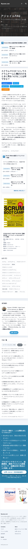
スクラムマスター (15, 150)
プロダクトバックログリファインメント (11, 272)
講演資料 (3, 533)
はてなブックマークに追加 (17, 86)
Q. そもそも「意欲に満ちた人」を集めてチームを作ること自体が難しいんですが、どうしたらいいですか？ (13, 411)
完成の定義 (4, 289)
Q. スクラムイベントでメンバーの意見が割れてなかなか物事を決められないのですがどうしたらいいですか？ (13, 365)
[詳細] (23, 327)
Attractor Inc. (18, 533)
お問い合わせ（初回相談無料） (14, 472)
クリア (20, 345)
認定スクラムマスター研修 (21, 529)
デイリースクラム (6, 280)
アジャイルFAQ (4, 531)
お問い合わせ (14, 332)
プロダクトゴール (6, 286)
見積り (16, 291)
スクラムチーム (5, 150)
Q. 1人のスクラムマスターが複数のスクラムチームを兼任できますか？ (12, 372)
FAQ (7, 24)
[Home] (5, 3)
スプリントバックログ (7, 275)
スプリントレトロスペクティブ (9, 283)
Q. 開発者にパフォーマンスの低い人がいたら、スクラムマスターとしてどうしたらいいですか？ (13, 396)
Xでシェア (16, 83)
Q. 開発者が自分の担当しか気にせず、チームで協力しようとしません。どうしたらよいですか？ (13, 383)
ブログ (2, 529)
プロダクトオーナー (21, 261)
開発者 (13, 264)
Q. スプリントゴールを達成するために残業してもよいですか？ (13, 377)
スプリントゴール (16, 286)
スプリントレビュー (16, 280)
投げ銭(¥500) (5, 89)
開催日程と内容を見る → (19, 190)
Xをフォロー (5, 86)
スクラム (4, 261)
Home (2, 24)
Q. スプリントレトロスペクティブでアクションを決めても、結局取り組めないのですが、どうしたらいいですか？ (13, 350)
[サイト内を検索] (26, 3)
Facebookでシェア (6, 83)
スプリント (4, 278)
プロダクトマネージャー (7, 291)
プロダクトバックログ (7, 267)
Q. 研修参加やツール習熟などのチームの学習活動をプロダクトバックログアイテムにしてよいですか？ (13, 404)
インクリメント (17, 275)
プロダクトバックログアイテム (9, 269)
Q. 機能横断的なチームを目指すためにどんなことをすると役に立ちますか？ (13, 390)
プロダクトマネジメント (14, 289)
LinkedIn (5, 539)
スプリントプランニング (14, 278)
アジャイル (22, 291)
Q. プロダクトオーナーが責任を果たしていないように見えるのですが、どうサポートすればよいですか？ (13, 358)
